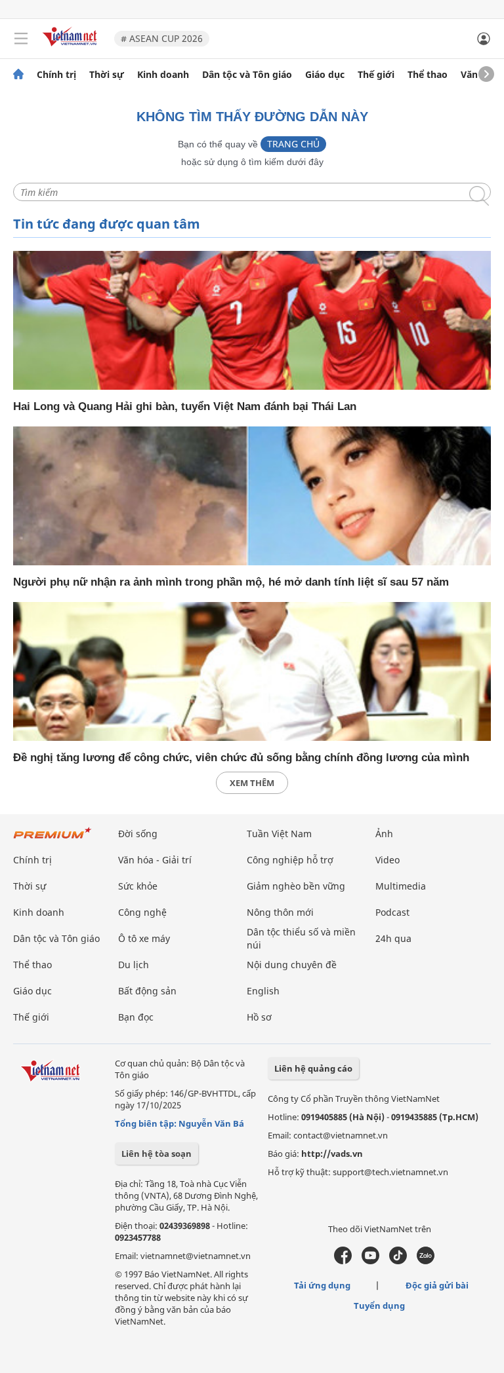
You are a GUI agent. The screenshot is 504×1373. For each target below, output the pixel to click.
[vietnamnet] (71, 47)
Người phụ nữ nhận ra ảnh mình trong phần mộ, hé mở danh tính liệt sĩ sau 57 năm (231, 582)
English (263, 991)
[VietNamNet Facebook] (343, 1261)
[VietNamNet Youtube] (370, 1261)
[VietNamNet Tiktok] (398, 1261)
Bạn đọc (136, 1017)
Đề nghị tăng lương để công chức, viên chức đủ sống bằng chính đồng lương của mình (241, 757)
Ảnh (384, 833)
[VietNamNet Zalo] (425, 1261)
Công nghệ (142, 912)
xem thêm (252, 783)
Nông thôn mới (280, 912)
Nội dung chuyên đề (292, 964)
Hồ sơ (259, 1017)
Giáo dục (325, 74)
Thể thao (428, 74)
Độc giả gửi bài (437, 1285)
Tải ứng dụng (322, 1285)
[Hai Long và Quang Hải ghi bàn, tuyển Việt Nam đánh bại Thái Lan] (252, 320)
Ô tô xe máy (144, 938)
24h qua (393, 938)
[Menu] (21, 39)
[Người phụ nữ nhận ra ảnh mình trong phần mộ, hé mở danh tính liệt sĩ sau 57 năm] (252, 495)
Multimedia (400, 886)
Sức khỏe (138, 886)
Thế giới (376, 74)
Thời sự (106, 74)
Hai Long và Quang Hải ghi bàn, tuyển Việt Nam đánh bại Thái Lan (184, 406)
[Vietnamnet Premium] (52, 839)
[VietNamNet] (18, 75)
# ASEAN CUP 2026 (162, 38)
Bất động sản (147, 991)
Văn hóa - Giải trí (155, 860)
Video (387, 860)
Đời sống (138, 833)
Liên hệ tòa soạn (156, 1153)
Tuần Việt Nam (279, 833)
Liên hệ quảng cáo (313, 1068)
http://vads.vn (332, 1153)
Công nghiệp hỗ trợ (290, 860)
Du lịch (133, 964)
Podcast (392, 912)
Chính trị (56, 74)
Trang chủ (293, 144)
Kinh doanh (163, 74)
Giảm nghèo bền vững (296, 886)
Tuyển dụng (379, 1305)
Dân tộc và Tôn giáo (247, 74)
